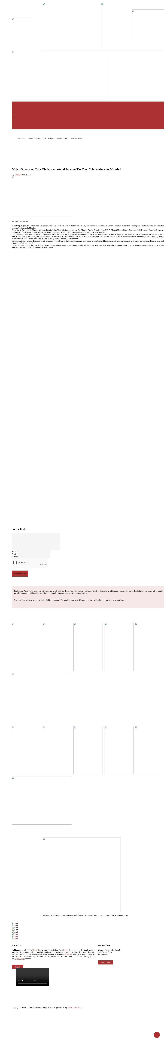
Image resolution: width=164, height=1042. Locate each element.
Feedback (20, 124)
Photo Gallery (22, 117)
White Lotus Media (75, 1007)
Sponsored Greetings (24, 120)
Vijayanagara (20, 959)
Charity (19, 113)
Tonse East (37, 950)
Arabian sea (67, 954)
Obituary (20, 111)
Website (15, 557)
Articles (19, 115)
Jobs (44, 138)
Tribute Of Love (34, 138)
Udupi (65, 950)
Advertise (20, 122)
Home (19, 107)
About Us (21, 138)
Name (15, 551)
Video (19, 126)
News (19, 109)
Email (15, 554)
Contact (19, 128)
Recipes (51, 138)
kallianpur (18, 175)
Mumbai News (76, 138)
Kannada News (62, 138)
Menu (14, 103)
